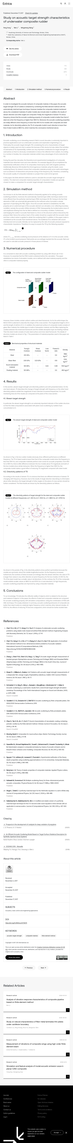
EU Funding (41, 1117)
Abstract (9, 89)
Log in (5, 1117)
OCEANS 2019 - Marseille (14, 846)
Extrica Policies (43, 1095)
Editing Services (43, 1106)
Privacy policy (42, 1113)
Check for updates (31, 13)
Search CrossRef (12, 696)
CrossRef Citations (12, 75)
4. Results (67, 89)
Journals (6, 1095)
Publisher (9, 636)
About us (6, 1106)
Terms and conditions (45, 1109)
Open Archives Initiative (45, 1102)
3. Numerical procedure (53, 89)
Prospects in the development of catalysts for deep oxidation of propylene (31, 824)
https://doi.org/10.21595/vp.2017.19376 (16, 923)
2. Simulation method (34, 89)
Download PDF (14, 55)
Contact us (7, 1109)
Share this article (14, 957)
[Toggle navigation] (36, 3)
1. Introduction (19, 89)
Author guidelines (9, 1113)
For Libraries (42, 1099)
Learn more (31, 1136)
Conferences (7, 1099)
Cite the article (14, 49)
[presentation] (13, 230)
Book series (7, 1102)
